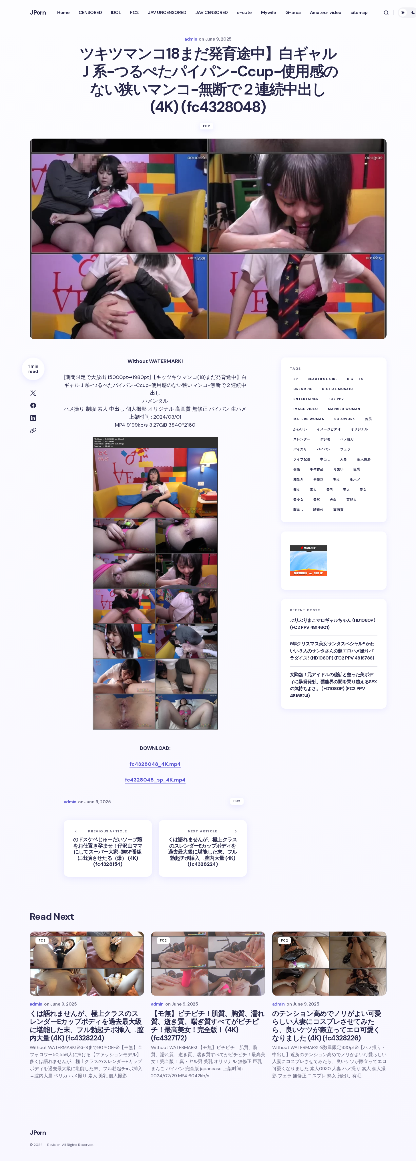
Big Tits (355, 379)
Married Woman (344, 409)
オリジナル (359, 429)
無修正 (318, 479)
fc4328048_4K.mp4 (155, 764)
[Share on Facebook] (33, 405)
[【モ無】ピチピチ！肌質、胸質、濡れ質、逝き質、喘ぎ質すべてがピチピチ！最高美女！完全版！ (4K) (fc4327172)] (208, 964)
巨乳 (356, 469)
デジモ (325, 439)
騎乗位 (318, 509)
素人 (313, 489)
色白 (333, 499)
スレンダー (302, 439)
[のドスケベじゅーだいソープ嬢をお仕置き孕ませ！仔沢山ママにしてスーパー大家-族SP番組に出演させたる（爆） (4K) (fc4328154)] (108, 848)
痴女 (296, 489)
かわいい (300, 429)
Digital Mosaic (337, 389)
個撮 (296, 469)
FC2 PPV (336, 399)
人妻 (343, 459)
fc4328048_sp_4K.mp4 (155, 779)
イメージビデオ (329, 429)
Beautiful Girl (322, 379)
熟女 (336, 479)
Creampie (303, 389)
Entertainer (306, 399)
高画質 (338, 509)
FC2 (206, 126)
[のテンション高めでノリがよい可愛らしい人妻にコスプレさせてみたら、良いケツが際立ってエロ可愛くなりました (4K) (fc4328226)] (329, 964)
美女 (363, 489)
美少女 (298, 499)
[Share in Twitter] (33, 393)
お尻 (368, 419)
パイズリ (300, 449)
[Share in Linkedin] (33, 418)
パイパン (324, 449)
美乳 (330, 489)
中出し (325, 459)
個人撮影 (364, 459)
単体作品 (317, 469)
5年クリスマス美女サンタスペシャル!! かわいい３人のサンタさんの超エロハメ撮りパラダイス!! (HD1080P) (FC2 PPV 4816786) (332, 651)
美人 (346, 489)
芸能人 (352, 499)
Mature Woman (309, 419)
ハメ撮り (347, 439)
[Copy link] (33, 430)
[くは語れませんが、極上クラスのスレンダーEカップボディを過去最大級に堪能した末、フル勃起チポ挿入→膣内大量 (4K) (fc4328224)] (203, 848)
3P (295, 379)
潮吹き (298, 479)
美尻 (316, 499)
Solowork (344, 419)
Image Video (305, 409)
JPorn (38, 12)
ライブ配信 (302, 459)
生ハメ (355, 479)
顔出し (298, 509)
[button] (386, 12)
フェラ (345, 449)
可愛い (338, 469)
